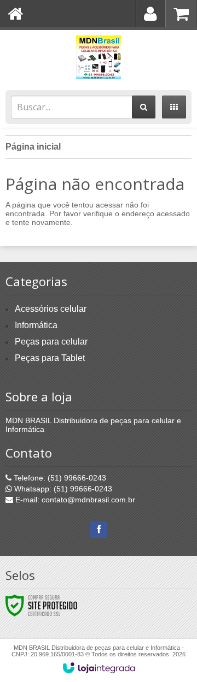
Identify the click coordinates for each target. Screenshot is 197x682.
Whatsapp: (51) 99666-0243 (62, 488)
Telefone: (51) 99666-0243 (58, 477)
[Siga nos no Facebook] (98, 529)
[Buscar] (143, 107)
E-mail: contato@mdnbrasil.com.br (74, 499)
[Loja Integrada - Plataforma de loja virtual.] (99, 667)
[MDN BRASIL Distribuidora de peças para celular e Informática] (98, 57)
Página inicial (33, 146)
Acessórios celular (50, 308)
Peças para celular (51, 341)
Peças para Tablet (50, 358)
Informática (36, 325)
